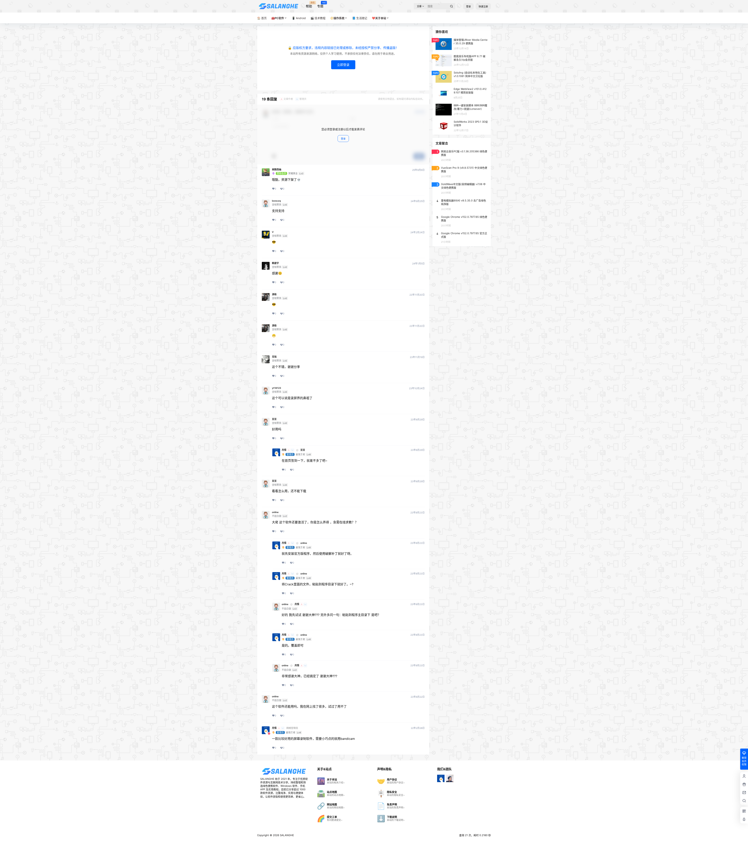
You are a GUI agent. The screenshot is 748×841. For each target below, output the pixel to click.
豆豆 (274, 419)
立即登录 (343, 65)
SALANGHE (286, 835)
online (275, 512)
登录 (468, 6)
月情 (284, 450)
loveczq (276, 201)
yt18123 (276, 388)
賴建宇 (275, 263)
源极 (274, 294)
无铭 (274, 357)
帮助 (309, 4)
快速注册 (483, 6)
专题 (320, 4)
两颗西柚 (276, 169)
